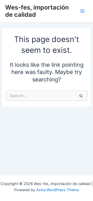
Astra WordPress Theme (57, 190)
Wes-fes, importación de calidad (37, 11)
